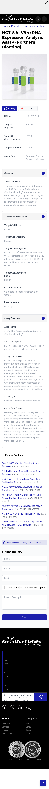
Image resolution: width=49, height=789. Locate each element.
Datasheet (30, 108)
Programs (6, 730)
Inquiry (11, 108)
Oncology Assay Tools (34, 26)
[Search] (38, 19)
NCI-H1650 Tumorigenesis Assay (21, 513)
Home (5, 26)
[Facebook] (4, 707)
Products (15, 26)
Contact (29, 727)
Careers (29, 730)
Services (5, 727)
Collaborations (8, 733)
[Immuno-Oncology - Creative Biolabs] (18, 19)
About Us (29, 723)
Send (24, 617)
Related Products (14, 455)
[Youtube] (28, 707)
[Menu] (44, 19)
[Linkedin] (20, 707)
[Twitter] (12, 707)
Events (28, 733)
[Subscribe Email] (40, 697)
